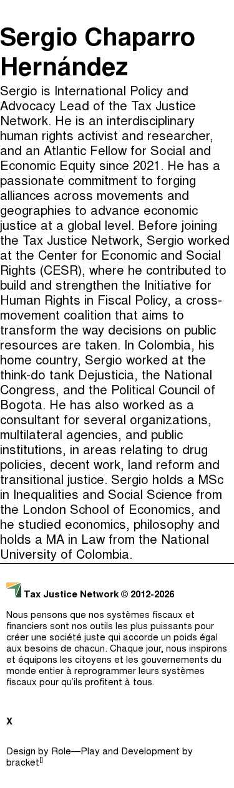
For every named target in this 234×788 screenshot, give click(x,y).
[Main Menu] (221, 12)
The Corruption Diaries (113, 142)
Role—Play (75, 752)
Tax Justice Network (71, 595)
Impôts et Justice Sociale (114, 117)
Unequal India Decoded (113, 167)
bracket (24, 763)
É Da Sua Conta (114, 92)
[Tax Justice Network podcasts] (13, 12)
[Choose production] (218, 59)
